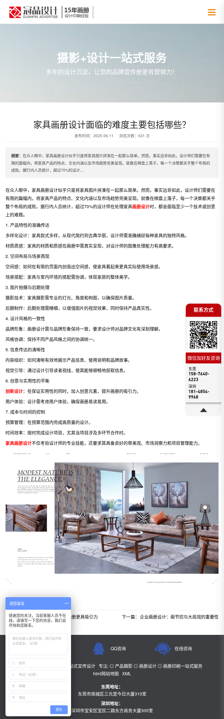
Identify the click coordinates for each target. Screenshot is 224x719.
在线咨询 (183, 648)
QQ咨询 (118, 648)
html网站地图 (106, 673)
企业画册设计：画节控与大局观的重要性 (179, 617)
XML (126, 673)
